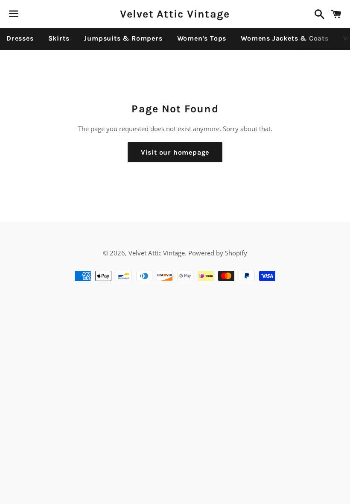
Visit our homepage (175, 152)
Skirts (59, 38)
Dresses (20, 38)
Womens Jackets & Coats (285, 38)
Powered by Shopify (217, 253)
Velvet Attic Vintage (175, 14)
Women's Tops (202, 38)
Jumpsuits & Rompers (123, 38)
